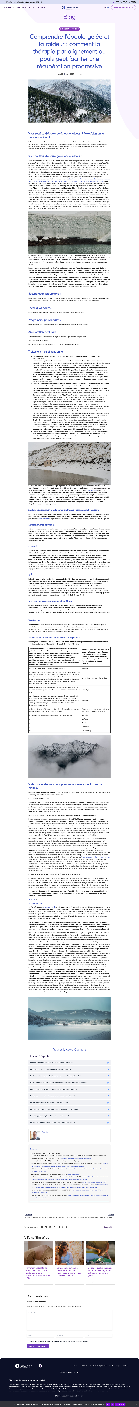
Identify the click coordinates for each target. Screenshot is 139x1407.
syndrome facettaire (35, 903)
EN (105, 7)
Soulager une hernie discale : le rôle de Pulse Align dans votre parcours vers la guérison (100, 1272)
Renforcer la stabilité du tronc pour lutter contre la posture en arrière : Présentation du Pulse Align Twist (38, 1273)
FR (108, 7)
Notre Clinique (20, 7)
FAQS (34, 7)
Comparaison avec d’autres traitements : (95, 857)
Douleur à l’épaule (69, 29)
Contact (125, 1366)
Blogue (41, 7)
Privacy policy (120, 1404)
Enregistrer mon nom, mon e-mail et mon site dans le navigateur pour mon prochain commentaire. (58, 1341)
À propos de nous (85, 1366)
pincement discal (49, 907)
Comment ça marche (100, 1366)
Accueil (7, 7)
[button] (42, 1227)
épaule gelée (92, 490)
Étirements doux (43, 519)
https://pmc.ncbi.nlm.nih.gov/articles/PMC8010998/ (75, 1158)
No (112, 1404)
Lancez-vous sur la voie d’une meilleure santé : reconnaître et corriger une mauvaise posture (69, 1272)
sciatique (31, 899)
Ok (108, 1404)
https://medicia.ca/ (73, 1174)
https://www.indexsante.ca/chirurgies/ (94, 1182)
